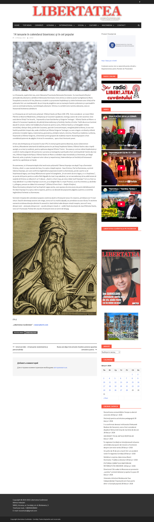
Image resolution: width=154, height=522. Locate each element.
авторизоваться (60, 367)
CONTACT (121, 25)
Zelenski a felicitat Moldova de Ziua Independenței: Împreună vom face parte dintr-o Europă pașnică (119, 481)
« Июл (105, 398)
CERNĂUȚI (39, 25)
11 (110, 382)
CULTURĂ (93, 25)
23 (138, 386)
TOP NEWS (27, 25)
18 (110, 386)
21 (127, 386)
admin (31, 38)
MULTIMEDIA (107, 25)
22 (133, 386)
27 (121, 390)
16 (138, 382)
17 (104, 386)
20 (121, 386)
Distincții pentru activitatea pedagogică (119, 418)
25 (110, 390)
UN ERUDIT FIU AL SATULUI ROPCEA (117, 436)
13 (121, 382)
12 (115, 382)
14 (127, 382)
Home (16, 25)
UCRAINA (50, 25)
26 (115, 390)
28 (127, 390)
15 (133, 382)
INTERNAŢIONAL (66, 25)
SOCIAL (81, 25)
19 (115, 386)
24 (104, 390)
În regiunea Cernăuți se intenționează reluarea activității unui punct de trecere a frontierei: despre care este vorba (121, 445)
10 (104, 382)
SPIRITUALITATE (31, 332)
